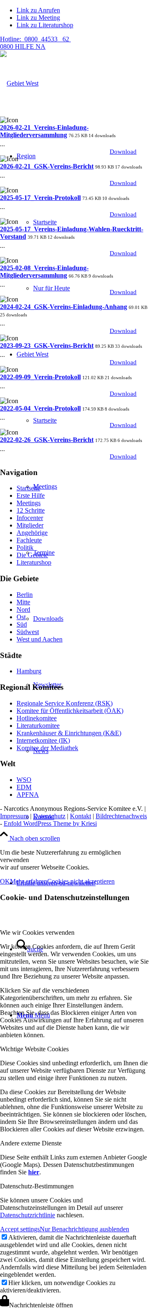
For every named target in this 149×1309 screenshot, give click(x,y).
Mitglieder (30, 525)
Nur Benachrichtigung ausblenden (84, 1229)
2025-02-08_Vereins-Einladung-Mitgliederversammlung (44, 271)
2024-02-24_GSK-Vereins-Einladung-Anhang (63, 306)
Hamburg (29, 671)
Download (123, 151)
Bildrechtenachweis (121, 816)
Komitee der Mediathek (47, 747)
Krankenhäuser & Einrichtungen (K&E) (69, 732)
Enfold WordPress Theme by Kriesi (50, 823)
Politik (25, 547)
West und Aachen (39, 639)
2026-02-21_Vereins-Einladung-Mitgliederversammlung (44, 131)
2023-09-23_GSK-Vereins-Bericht (47, 345)
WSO (24, 779)
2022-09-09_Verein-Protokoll (40, 376)
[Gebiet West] (19, 83)
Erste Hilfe (31, 495)
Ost (21, 616)
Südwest (28, 631)
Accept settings (20, 1229)
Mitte (23, 602)
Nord (23, 609)
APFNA (28, 794)
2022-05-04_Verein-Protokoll (40, 408)
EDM (24, 787)
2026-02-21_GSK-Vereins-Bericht (47, 166)
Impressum (14, 816)
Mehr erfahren (28, 881)
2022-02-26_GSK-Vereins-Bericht (47, 439)
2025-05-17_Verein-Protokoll (40, 197)
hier (33, 1172)
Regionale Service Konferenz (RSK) (65, 703)
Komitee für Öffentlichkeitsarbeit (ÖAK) (70, 710)
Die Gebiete (32, 554)
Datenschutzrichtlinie (27, 1215)
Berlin (25, 594)
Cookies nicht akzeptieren (81, 881)
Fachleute (29, 540)
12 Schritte (31, 510)
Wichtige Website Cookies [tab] (34, 1048)
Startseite (28, 488)
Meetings (29, 502)
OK (5, 881)
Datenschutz (49, 816)
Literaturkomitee (38, 725)
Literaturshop (34, 562)
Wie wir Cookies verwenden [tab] (37, 932)
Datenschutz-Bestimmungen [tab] (37, 1186)
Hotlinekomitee (37, 718)
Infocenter (30, 517)
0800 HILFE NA (35, 43)
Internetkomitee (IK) (43, 740)
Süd (22, 624)
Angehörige (32, 532)
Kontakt (80, 816)
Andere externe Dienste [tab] (31, 1143)
